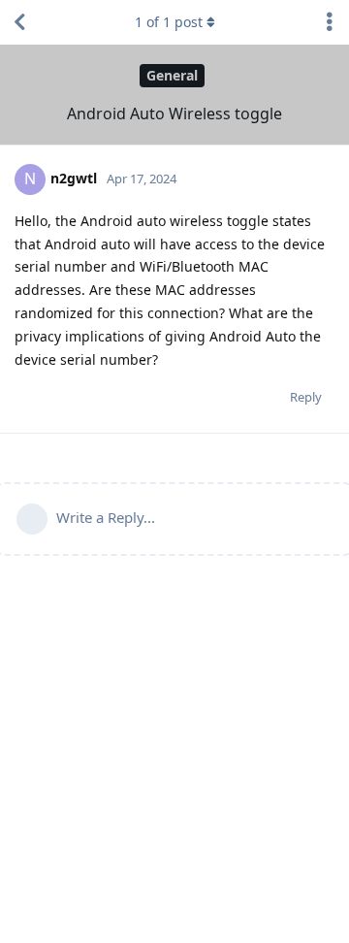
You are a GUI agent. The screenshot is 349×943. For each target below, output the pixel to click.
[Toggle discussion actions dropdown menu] (329, 22)
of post (169, 22)
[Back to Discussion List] (19, 22)
